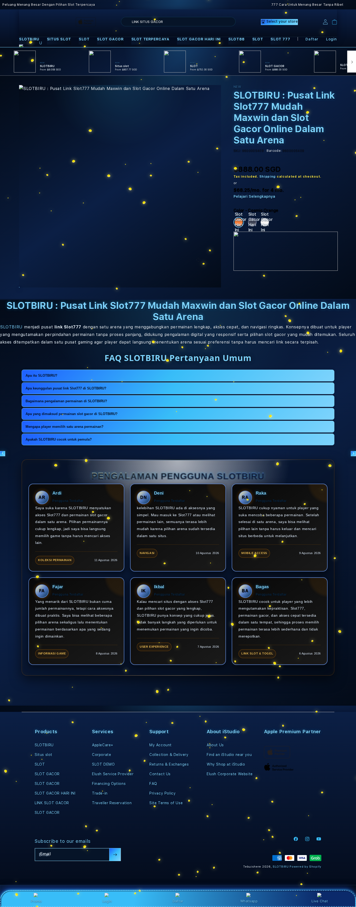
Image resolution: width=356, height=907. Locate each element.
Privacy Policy (162, 793)
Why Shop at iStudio (226, 764)
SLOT (84, 39)
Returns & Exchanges (169, 764)
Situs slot (43, 755)
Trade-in (100, 793)
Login (107, 901)
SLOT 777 (280, 39)
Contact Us (160, 774)
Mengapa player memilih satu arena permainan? (64, 427)
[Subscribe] (115, 854)
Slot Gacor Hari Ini (239, 222)
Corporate (101, 755)
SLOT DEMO (103, 764)
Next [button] (353, 453)
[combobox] (178, 21)
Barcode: (274, 151)
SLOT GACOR (110, 39)
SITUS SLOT (59, 39)
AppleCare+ (102, 745)
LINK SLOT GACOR (52, 803)
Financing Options (109, 784)
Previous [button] (2, 453)
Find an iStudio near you (229, 755)
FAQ (153, 784)
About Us (215, 745)
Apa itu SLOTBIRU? (41, 375)
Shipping (267, 176)
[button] (29, 39)
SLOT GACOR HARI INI (199, 39)
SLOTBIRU (29, 39)
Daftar (178, 901)
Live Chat (319, 901)
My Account (160, 745)
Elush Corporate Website (230, 774)
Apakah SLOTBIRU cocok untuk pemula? (59, 439)
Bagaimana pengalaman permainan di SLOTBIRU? (66, 401)
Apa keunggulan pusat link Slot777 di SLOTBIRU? (66, 388)
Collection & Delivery (169, 755)
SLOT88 (236, 39)
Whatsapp (249, 901)
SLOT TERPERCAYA (150, 39)
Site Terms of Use (166, 803)
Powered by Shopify (305, 866)
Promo (36, 901)
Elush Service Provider (112, 774)
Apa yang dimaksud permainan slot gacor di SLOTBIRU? (72, 414)
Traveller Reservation (112, 803)
